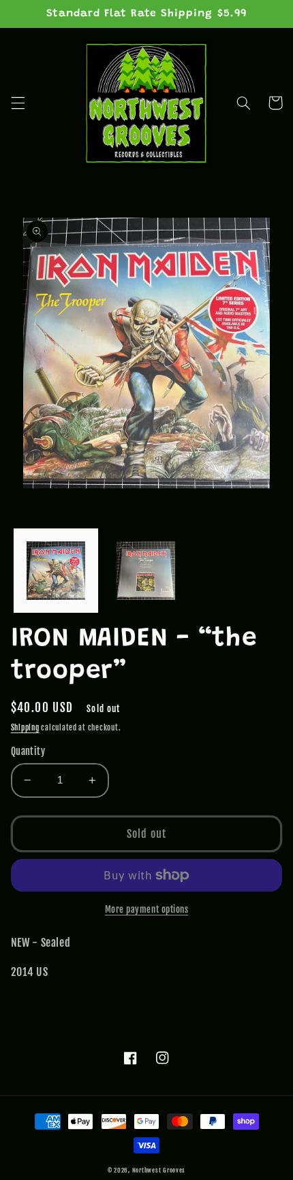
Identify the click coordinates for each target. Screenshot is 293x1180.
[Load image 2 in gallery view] (145, 570)
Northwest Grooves (159, 1170)
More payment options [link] (147, 909)
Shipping (25, 727)
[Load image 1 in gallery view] (55, 570)
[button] (17, 102)
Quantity (28, 751)
